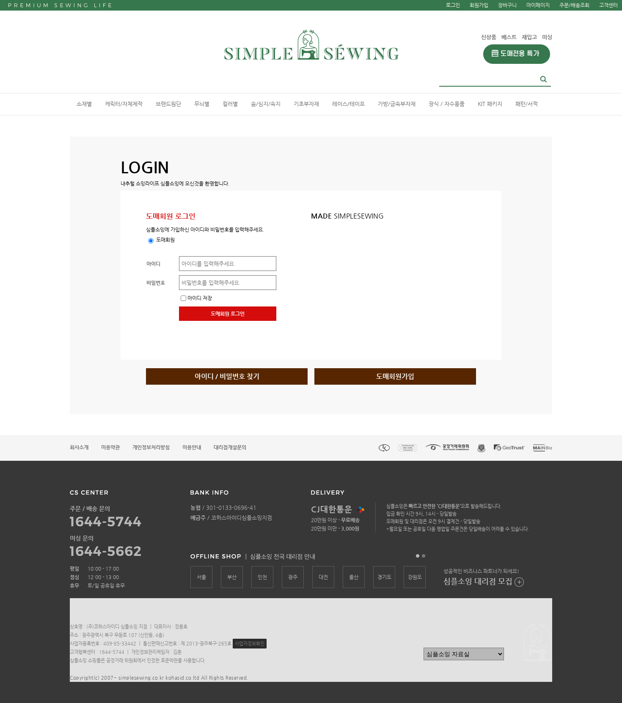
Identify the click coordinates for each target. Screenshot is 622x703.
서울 (201, 577)
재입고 (529, 37)
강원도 (415, 577)
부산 (232, 577)
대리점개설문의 (230, 447)
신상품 (488, 37)
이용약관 (110, 447)
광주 (292, 577)
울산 (353, 577)
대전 (323, 577)
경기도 (384, 577)
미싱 (547, 37)
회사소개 (79, 447)
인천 (262, 577)
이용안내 (191, 447)
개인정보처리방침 (151, 447)
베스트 (509, 37)
